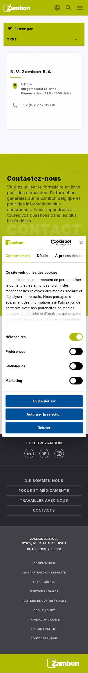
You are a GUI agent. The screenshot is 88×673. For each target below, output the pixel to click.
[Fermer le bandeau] (81, 242)
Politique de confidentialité (44, 600)
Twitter (44, 453)
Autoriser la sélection (44, 414)
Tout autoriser (44, 401)
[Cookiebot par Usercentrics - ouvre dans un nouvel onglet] (53, 243)
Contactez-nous (44, 638)
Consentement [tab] (17, 255)
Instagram (59, 453)
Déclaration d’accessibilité (44, 572)
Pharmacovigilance (44, 619)
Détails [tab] (42, 255)
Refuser (44, 427)
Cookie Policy (44, 610)
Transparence (44, 582)
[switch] (76, 351)
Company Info (44, 563)
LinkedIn (29, 453)
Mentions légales (44, 591)
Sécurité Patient (44, 629)
